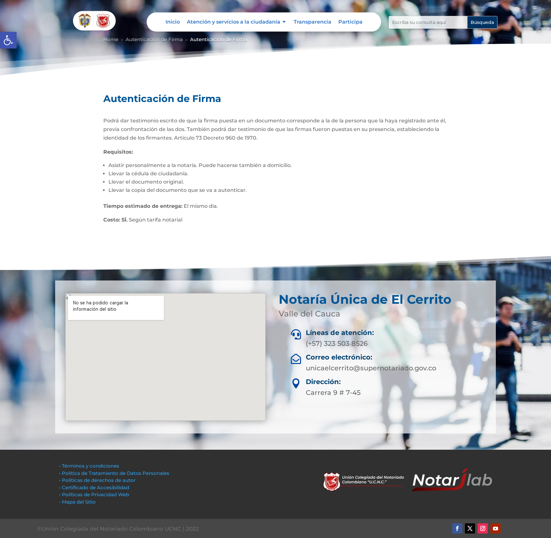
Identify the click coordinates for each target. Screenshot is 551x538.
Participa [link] (350, 22)
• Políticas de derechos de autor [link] (97, 480)
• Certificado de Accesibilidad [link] (94, 487)
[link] (8, 40)
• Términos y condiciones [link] (89, 466)
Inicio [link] (172, 22)
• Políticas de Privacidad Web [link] (94, 494)
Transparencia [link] (312, 22)
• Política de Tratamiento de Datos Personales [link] (114, 473)
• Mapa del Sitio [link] (78, 502)
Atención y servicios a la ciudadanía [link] (233, 22)
